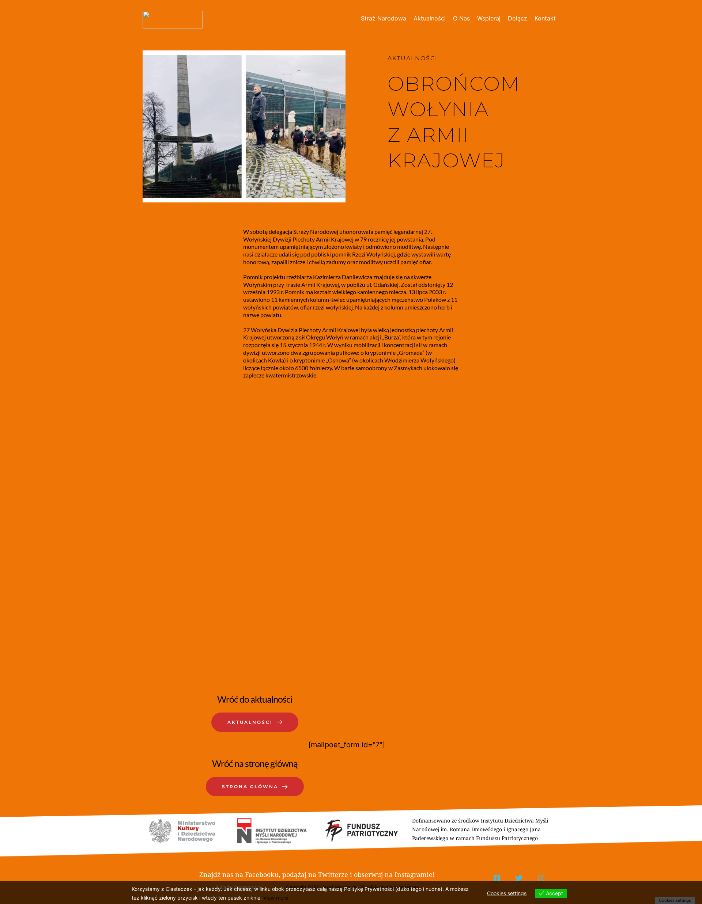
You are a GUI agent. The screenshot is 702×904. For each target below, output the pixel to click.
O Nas (461, 18)
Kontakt (545, 18)
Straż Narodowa (383, 18)
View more (275, 897)
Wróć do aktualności (254, 699)
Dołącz (517, 18)
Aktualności (430, 18)
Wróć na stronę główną (255, 763)
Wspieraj (489, 18)
